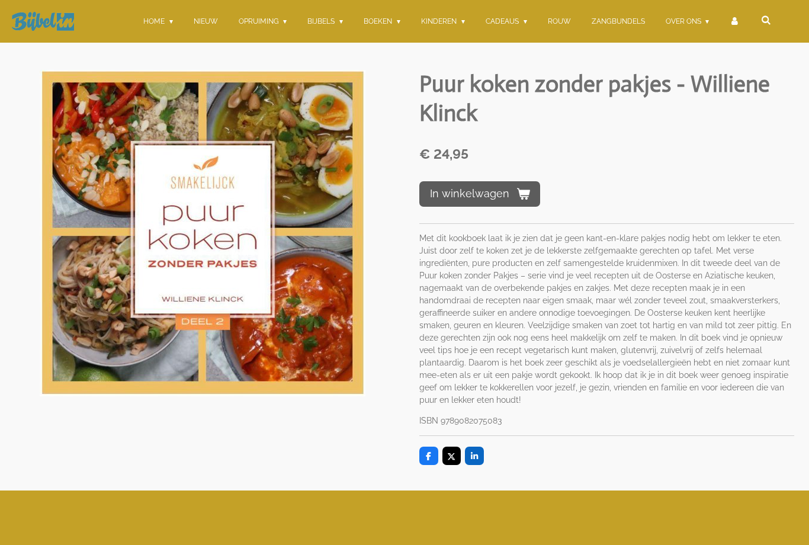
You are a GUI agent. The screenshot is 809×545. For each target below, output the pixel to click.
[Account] (735, 21)
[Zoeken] (765, 20)
